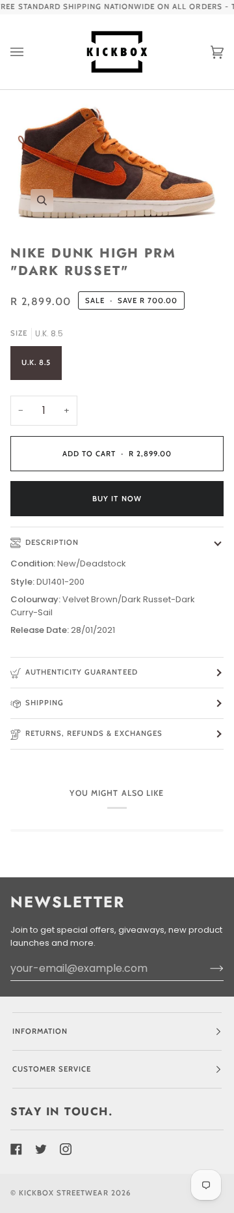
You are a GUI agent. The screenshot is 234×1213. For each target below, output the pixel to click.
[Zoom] (117, 162)
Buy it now (116, 498)
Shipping (44, 702)
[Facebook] (16, 1149)
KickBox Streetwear (63, 1192)
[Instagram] (66, 1149)
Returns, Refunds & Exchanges (93, 733)
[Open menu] (29, 51)
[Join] (206, 968)
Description (52, 542)
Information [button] (40, 1031)
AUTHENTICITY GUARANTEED (81, 672)
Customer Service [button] (51, 1069)
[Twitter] (41, 1149)
